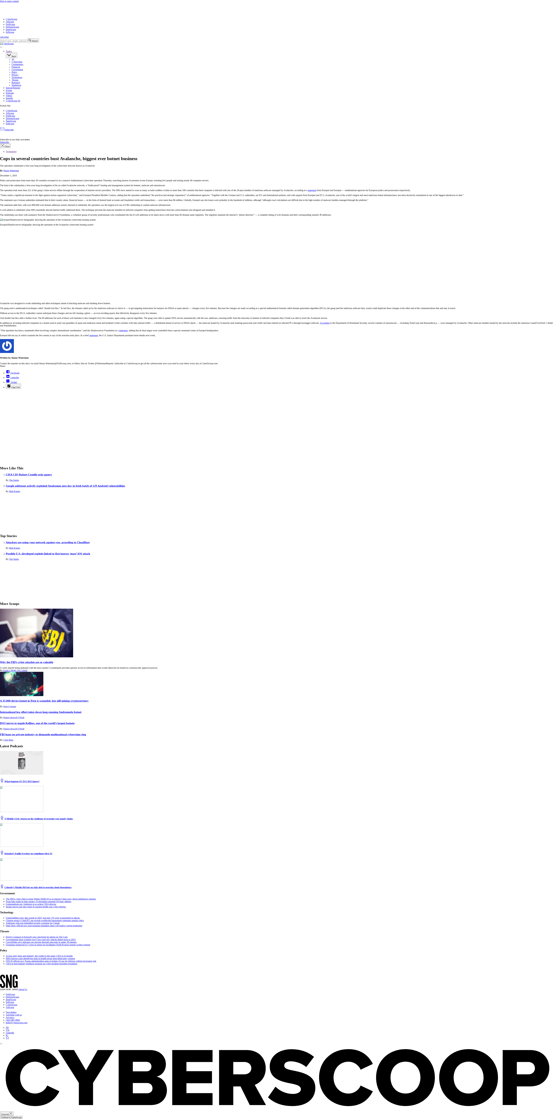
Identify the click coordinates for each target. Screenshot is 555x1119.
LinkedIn (10, 1033)
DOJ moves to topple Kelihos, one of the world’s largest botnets (37, 723)
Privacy (15, 75)
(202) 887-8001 (13, 1020)
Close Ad (5, 1114)
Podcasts (10, 93)
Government (17, 69)
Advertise (4, 37)
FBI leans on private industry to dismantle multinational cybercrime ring (43, 734)
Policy (14, 72)
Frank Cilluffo (10, 670)
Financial (16, 67)
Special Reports (13, 88)
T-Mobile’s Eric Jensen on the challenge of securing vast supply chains (38, 818)
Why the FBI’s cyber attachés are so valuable (26, 662)
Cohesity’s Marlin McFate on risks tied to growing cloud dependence (38, 887)
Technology (17, 77)
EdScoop (10, 32)
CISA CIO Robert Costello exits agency (29, 474)
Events (9, 90)
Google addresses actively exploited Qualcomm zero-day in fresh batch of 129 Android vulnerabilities (65, 485)
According (325, 323)
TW (7, 1030)
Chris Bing (8, 740)
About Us (22, 989)
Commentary (17, 64)
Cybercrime (17, 62)
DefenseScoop (12, 27)
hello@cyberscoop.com (16, 1022)
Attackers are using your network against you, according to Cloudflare (48, 542)
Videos (9, 95)
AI (13, 59)
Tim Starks (14, 480)
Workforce (16, 85)
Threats (15, 80)
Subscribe (9, 129)
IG (7, 1035)
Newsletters (11, 1012)
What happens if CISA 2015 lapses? (21, 781)
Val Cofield (22, 670)
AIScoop (10, 22)
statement (312, 190)
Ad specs (10, 1017)
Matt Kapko (14, 491)
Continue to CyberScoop (11, 1117)
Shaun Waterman (11, 170)
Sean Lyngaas (9, 706)
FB (7, 1027)
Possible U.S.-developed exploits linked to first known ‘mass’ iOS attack (48, 553)
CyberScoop (11, 19)
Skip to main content (9, 1)
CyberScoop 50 (13, 101)
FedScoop (10, 24)
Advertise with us (14, 1015)
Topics (9, 51)
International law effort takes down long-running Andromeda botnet (40, 712)
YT (7, 1038)
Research (16, 82)
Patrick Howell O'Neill (13, 717)
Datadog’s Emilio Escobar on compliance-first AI (28, 853)
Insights (9, 98)
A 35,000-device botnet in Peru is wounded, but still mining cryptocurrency (44, 700)
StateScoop (11, 29)
